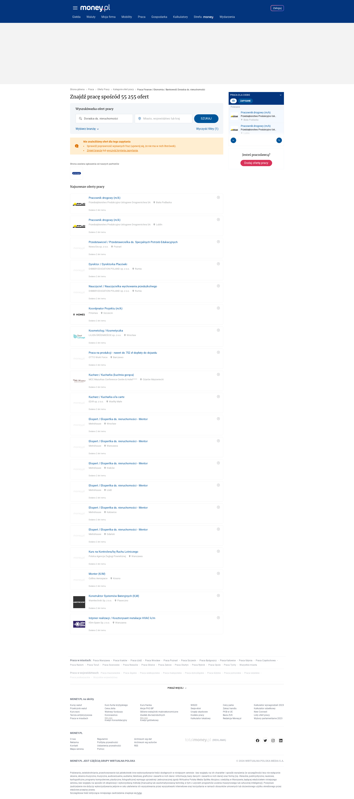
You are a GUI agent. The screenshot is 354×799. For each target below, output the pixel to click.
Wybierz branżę (86, 129)
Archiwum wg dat (143, 739)
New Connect (260, 711)
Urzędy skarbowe (199, 711)
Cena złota (110, 708)
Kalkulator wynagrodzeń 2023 (269, 705)
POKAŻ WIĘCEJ (175, 688)
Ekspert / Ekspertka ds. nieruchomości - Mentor (118, 419)
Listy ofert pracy (262, 715)
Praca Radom (77, 665)
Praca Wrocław (152, 660)
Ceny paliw (228, 705)
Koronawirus (111, 715)
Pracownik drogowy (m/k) (104, 198)
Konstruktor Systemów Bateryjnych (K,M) (114, 596)
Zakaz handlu (230, 708)
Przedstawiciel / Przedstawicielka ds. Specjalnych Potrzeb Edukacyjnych (133, 242)
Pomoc (100, 749)
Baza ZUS (227, 715)
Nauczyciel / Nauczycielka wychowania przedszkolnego (123, 286)
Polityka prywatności (107, 742)
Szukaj (206, 118)
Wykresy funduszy (114, 711)
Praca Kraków (120, 660)
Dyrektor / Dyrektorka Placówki (108, 264)
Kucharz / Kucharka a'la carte (106, 397)
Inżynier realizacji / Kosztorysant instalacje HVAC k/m (122, 618)
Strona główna (77, 89)
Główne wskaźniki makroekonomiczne (159, 711)
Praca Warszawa (101, 660)
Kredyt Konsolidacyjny (116, 720)
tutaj (139, 793)
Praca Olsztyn (182, 665)
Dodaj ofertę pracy (256, 163)
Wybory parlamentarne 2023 (268, 718)
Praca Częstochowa (266, 660)
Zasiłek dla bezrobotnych (152, 715)
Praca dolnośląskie (194, 673)
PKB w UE (228, 711)
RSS (136, 745)
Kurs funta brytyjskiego (116, 705)
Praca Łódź (136, 660)
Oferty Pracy (103, 89)
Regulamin (102, 739)
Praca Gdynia (245, 660)
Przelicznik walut (78, 708)
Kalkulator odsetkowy (264, 708)
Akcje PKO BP (147, 708)
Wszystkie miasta (248, 665)
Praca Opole (214, 665)
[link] (146, 204)
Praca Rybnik (198, 665)
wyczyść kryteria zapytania (122, 150)
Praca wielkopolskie (150, 673)
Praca (91, 89)
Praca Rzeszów (130, 665)
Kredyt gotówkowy (149, 720)
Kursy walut (76, 705)
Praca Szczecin (188, 660)
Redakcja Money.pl (232, 718)
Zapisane (245, 101)
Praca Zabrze (164, 665)
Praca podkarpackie (80, 677)
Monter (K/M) (97, 574)
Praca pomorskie (232, 673)
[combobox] (104, 118)
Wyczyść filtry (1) (207, 129)
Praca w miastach (79, 718)
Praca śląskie (130, 673)
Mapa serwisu (77, 749)
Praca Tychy (230, 665)
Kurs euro (75, 711)
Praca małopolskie (172, 673)
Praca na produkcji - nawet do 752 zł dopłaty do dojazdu (123, 352)
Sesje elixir (196, 708)
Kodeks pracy (197, 715)
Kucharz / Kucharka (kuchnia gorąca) (111, 375)
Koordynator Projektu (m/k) (105, 308)
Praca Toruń (93, 665)
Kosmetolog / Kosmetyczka (106, 330)
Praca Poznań (171, 660)
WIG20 (194, 705)
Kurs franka (146, 705)
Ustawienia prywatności (109, 745)
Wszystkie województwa (105, 677)
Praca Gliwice (148, 665)
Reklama (74, 742)
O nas (73, 739)
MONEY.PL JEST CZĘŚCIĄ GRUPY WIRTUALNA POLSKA (102, 760)
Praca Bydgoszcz (208, 660)
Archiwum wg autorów (145, 742)
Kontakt (74, 745)
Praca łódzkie (214, 673)
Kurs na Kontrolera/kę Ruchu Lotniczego (113, 551)
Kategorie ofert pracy (123, 89)
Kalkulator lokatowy (201, 718)
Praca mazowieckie (110, 673)
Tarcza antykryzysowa (81, 715)
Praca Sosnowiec (111, 665)
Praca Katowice (228, 660)
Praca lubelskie (251, 673)
